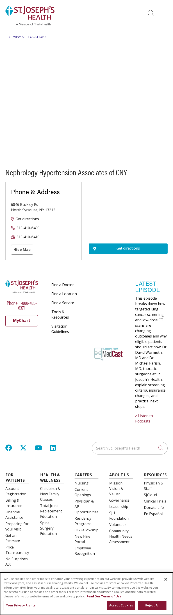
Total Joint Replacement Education (51, 511)
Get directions (27, 218)
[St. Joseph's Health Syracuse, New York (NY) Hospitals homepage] (30, 24)
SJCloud (150, 494)
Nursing (82, 483)
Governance (119, 500)
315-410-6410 (27, 236)
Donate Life (154, 507)
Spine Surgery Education (48, 528)
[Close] (166, 579)
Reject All (152, 605)
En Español (153, 513)
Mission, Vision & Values (116, 488)
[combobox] (130, 448)
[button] (164, 12)
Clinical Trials (155, 501)
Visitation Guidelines (60, 329)
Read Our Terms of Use (103, 596)
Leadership (118, 506)
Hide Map (22, 249)
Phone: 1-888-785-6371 (22, 305)
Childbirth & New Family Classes (50, 494)
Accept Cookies (121, 605)
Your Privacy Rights (21, 605)
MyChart (21, 320)
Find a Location (64, 293)
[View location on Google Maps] (128, 206)
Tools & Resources (60, 314)
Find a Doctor (62, 284)
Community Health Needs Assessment (120, 536)
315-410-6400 (27, 227)
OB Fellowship (86, 530)
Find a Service (62, 302)
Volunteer (117, 524)
